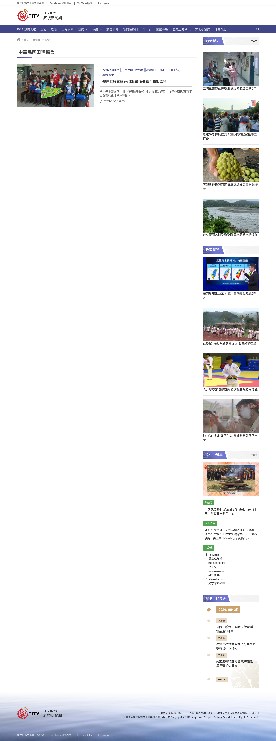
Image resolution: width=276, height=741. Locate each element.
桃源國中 (151, 70)
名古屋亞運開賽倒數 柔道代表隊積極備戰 (230, 389)
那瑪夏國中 (107, 75)
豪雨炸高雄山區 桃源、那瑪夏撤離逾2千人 (229, 295)
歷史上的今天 (182, 29)
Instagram (103, 3)
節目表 (147, 29)
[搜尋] (258, 29)
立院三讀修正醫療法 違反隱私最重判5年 (229, 88)
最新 (54, 29)
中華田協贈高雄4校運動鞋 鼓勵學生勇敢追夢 (133, 81)
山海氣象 (67, 29)
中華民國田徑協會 (132, 70)
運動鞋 (175, 70)
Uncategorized (110, 70)
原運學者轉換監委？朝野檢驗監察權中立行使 (230, 136)
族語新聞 (112, 29)
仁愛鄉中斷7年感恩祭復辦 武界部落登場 (229, 343)
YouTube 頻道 (84, 3)
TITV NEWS (50, 12)
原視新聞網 (52, 17)
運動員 (164, 70)
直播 (43, 29)
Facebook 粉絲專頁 (60, 3)
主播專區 (162, 29)
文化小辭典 (202, 29)
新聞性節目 (130, 29)
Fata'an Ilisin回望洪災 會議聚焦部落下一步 (230, 437)
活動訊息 (221, 29)
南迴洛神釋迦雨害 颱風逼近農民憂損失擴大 (230, 186)
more (222, 679)
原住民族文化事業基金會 (30, 3)
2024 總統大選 (26, 29)
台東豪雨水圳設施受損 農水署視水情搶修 (230, 234)
